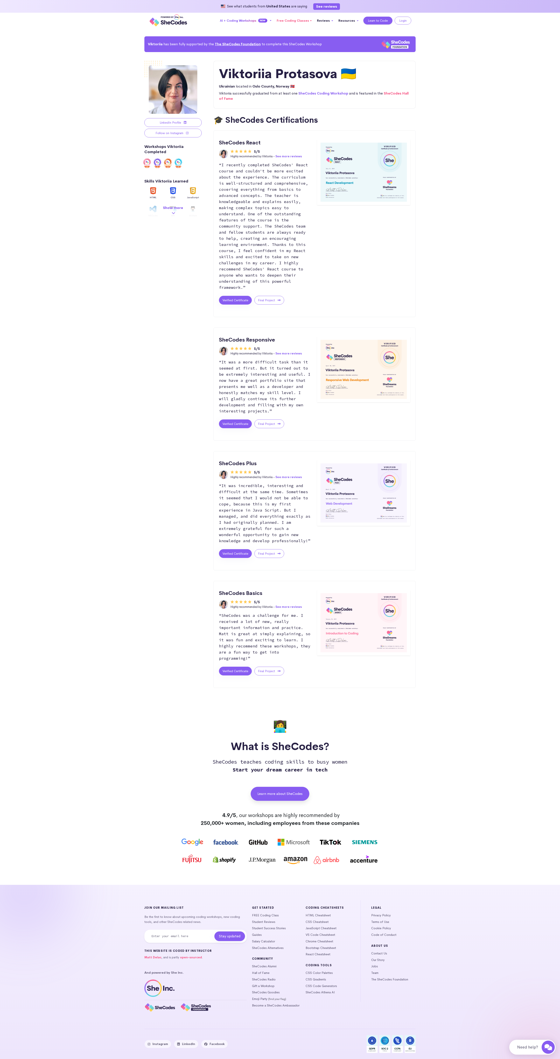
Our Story (378, 960)
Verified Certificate (235, 300)
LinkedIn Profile (171, 122)
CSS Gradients (316, 979)
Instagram (160, 1044)
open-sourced (191, 957)
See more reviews (288, 156)
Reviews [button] (324, 21)
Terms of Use (380, 922)
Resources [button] (347, 21)
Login (403, 21)
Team (374, 973)
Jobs (374, 966)
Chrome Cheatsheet (319, 941)
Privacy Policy (381, 915)
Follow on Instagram (170, 133)
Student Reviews (263, 922)
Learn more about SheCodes (280, 793)
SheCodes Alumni (264, 966)
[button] (245, 21)
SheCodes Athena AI (320, 992)
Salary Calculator (263, 941)
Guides (257, 935)
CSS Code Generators (321, 986)
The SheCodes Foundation (238, 44)
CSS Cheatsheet (317, 922)
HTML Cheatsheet (318, 915)
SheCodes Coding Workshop (323, 93)
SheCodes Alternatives (268, 948)
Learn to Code (378, 21)
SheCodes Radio (264, 979)
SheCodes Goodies (266, 992)
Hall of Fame (261, 973)
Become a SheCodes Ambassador (275, 1005)
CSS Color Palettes (319, 973)
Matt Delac (152, 957)
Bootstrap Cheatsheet (321, 948)
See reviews (326, 6)
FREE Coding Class (265, 915)
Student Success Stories (269, 928)
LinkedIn (188, 1044)
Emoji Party (259, 999)
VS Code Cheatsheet (320, 935)
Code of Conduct (383, 935)
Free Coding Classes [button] (293, 21)
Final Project (267, 300)
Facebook (217, 1044)
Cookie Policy (381, 928)
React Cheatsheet (318, 954)
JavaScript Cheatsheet (321, 928)
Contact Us (379, 953)
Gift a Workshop (263, 986)
